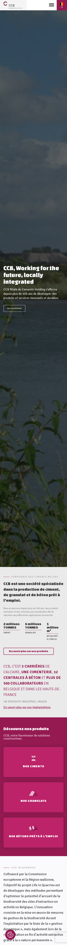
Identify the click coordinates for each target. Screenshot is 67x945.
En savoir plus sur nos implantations (27, 707)
